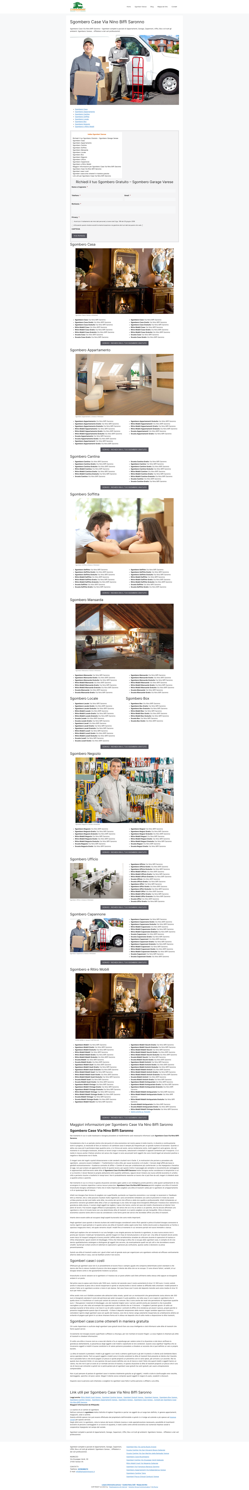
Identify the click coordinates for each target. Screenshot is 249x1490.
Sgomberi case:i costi (81, 171)
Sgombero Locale (82, 119)
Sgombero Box (80, 122)
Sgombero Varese (126, 1400)
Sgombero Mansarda (80, 150)
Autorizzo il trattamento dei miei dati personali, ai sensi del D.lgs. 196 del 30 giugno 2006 (104, 221)
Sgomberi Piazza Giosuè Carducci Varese (142, 1477)
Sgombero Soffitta (82, 117)
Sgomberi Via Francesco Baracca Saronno (142, 1467)
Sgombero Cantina (82, 114)
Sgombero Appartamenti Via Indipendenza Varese (146, 1470)
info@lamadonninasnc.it (85, 1472)
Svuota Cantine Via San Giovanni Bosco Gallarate (145, 1450)
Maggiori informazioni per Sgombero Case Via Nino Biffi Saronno (97, 167)
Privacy (76, 217)
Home (129, 7)
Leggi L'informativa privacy (111, 1485)
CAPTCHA (76, 229)
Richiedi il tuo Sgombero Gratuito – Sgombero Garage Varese (95, 138)
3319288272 (83, 1469)
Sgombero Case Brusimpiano (137, 1457)
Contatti (174, 7)
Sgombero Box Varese (168, 1397)
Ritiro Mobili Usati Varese (91, 1397)
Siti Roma (154, 1487)
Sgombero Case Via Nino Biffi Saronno (87, 169)
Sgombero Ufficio (79, 159)
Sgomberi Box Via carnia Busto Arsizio (141, 1447)
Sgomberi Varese (141, 7)
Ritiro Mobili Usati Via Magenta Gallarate (142, 1463)
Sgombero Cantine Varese (80, 1400)
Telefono (76, 195)
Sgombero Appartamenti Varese (105, 1400)
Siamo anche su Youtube (140, 1112)
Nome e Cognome (80, 187)
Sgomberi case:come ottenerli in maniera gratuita (91, 174)
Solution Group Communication (139, 1487)
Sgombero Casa (81, 109)
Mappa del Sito (162, 7)
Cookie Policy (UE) (128, 1485)
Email (127, 195)
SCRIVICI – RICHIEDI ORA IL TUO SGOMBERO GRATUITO (124, 343)
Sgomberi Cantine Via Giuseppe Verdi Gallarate (145, 1460)
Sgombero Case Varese (143, 1400)
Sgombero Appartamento (85, 112)
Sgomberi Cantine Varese (112, 1397)
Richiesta (76, 204)
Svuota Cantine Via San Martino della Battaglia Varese (147, 1453)
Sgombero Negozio (82, 124)
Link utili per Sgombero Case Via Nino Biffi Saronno (92, 176)
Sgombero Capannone (81, 162)
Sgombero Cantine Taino (136, 1473)
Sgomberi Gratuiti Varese (134, 1397)
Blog (152, 7)
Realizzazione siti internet (118, 1487)
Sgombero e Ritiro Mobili (84, 127)
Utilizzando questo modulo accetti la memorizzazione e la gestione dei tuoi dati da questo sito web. (108, 225)
